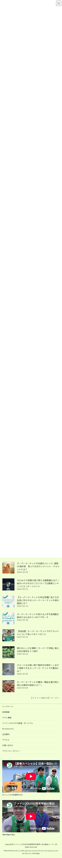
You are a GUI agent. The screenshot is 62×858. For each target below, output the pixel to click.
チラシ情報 (6, 718)
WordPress (16, 851)
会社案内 (5, 734)
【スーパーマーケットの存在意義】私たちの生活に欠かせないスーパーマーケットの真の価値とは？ (38, 600)
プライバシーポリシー (11, 751)
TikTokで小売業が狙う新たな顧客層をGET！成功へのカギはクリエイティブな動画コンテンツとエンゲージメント (38, 583)
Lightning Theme (30, 851)
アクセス (5, 740)
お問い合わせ (7, 745)
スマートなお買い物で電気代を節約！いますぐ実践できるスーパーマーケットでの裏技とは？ (38, 668)
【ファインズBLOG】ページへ (44, 698)
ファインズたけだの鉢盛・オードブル (17, 723)
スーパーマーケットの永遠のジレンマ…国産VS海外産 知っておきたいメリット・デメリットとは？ (38, 566)
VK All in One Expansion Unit (48, 851)
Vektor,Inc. (28, 853)
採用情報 (5, 712)
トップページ (7, 706)
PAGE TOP (57, 829)
